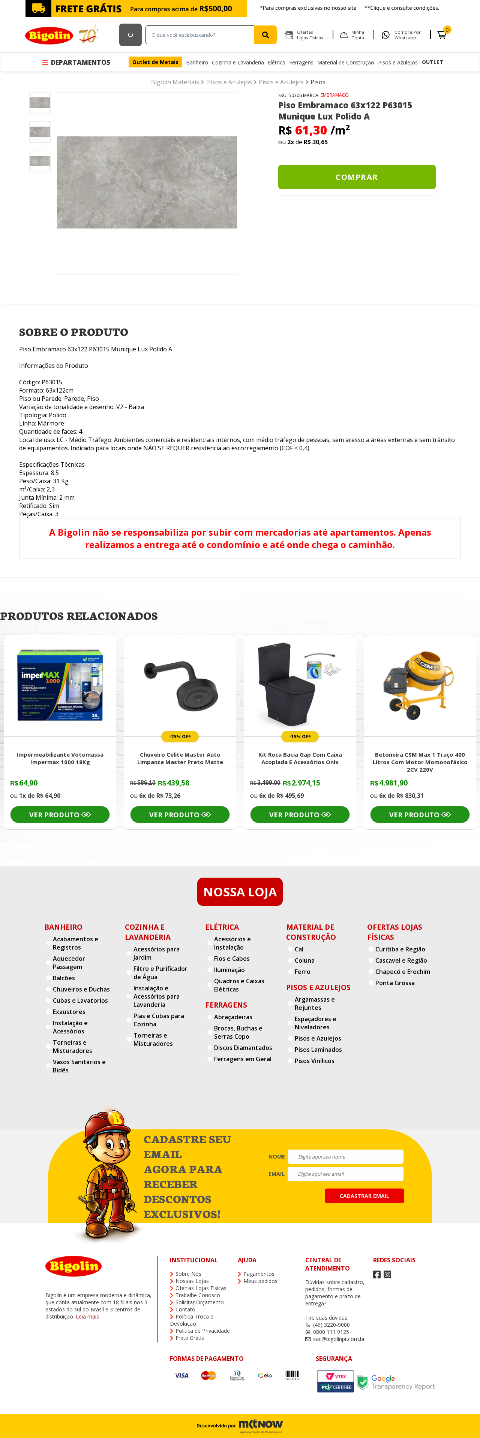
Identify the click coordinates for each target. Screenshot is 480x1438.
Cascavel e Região (401, 960)
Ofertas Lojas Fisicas (310, 34)
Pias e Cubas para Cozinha (159, 1020)
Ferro (302, 972)
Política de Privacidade (203, 1330)
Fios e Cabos (232, 958)
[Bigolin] (62, 34)
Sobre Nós (188, 1273)
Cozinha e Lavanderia (238, 62)
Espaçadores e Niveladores (315, 1023)
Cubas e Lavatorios (80, 1000)
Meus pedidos (260, 1280)
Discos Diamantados (243, 1048)
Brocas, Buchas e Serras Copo (238, 1032)
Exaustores (69, 1012)
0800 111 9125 (331, 1331)
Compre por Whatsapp (407, 34)
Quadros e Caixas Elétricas (239, 985)
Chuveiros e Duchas (81, 989)
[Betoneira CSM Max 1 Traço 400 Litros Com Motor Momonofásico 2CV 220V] (420, 685)
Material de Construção (345, 62)
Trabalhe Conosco (198, 1295)
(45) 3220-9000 (331, 1324)
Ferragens (301, 62)
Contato (185, 1309)
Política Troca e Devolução (191, 1320)
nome (276, 1156)
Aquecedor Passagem (69, 962)
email (276, 1173)
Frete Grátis (190, 1337)
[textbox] (202, 34)
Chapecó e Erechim (402, 972)
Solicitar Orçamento (200, 1302)
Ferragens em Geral (243, 1059)
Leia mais (87, 1316)
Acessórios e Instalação (232, 943)
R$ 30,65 (316, 142)
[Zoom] (40, 117)
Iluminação (229, 970)
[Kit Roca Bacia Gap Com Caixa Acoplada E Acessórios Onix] (300, 685)
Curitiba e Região (400, 949)
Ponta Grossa (395, 983)
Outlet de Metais (155, 62)
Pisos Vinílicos (314, 1061)
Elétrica (276, 62)
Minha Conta (357, 34)
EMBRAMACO (335, 95)
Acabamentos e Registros (75, 943)
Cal (299, 949)
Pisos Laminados (318, 1049)
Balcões (64, 978)
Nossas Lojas (192, 1280)
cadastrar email (364, 1195)
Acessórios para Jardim (157, 953)
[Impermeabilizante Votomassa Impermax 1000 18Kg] (60, 685)
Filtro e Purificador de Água (161, 973)
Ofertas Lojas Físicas (394, 932)
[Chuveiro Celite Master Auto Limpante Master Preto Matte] (180, 685)
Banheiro (197, 62)
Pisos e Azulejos (398, 62)
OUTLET (432, 62)
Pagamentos (258, 1273)
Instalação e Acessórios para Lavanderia (157, 996)
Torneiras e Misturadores (72, 1046)
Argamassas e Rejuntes (315, 1003)
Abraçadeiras (233, 1017)
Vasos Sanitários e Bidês (79, 1066)
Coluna (305, 960)
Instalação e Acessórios (70, 1027)
